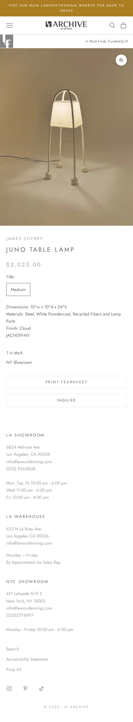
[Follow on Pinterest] (25, 688)
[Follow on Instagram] (9, 688)
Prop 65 (13, 669)
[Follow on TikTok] (41, 688)
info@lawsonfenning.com (29, 462)
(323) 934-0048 (21, 469)
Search (12, 649)
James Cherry (24, 238)
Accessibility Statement (27, 659)
